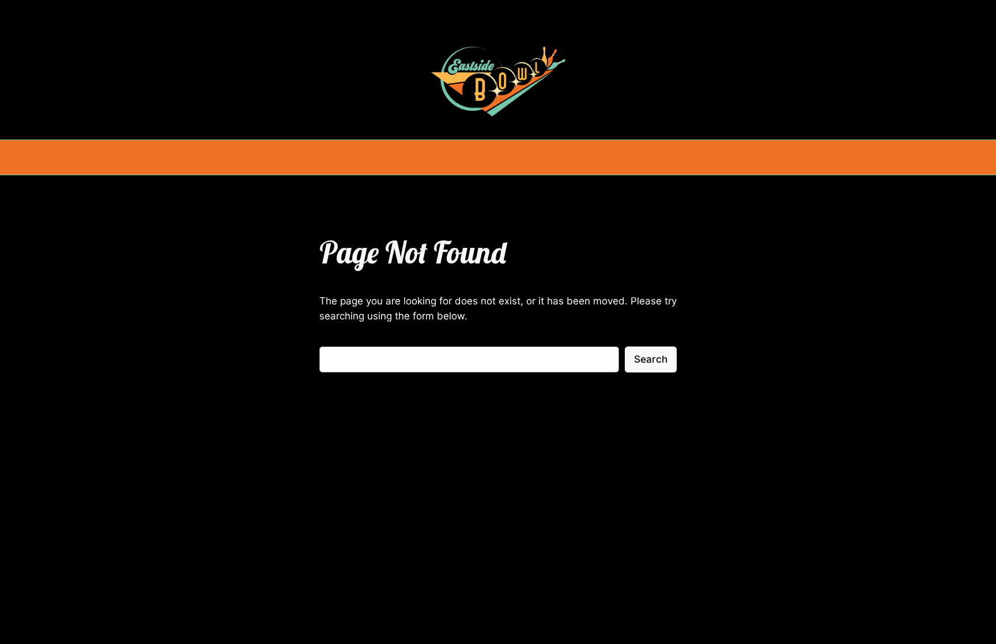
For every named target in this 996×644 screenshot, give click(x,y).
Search (650, 359)
